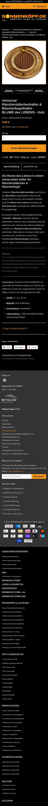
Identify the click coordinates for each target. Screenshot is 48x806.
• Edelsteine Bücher (9, 789)
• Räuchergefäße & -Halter (11, 640)
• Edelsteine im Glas (9, 793)
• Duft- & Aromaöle (8, 671)
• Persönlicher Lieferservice (11, 576)
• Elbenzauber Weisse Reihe (12, 568)
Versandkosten (22, 127)
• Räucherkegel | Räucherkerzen (13, 636)
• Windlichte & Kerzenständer (12, 723)
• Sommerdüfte (7, 687)
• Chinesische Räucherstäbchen (13, 624)
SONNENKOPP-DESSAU (21, 522)
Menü (7, 6)
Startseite (5, 30)
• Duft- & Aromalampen (10, 675)
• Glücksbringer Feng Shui (11, 742)
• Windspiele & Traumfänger (11, 730)
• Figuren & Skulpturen (10, 734)
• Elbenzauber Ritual (9, 564)
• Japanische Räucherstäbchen (13, 620)
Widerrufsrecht (8, 427)
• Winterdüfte (6, 691)
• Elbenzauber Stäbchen (10, 557)
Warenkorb (41, 6)
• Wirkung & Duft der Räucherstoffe (14, 647)
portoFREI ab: (31, 166)
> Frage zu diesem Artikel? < (15, 328)
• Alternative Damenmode (11, 762)
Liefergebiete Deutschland (12, 450)
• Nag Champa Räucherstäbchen (13, 608)
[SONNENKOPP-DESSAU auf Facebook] (4, 381)
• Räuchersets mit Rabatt (10, 643)
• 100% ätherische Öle (9, 659)
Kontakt (5, 420)
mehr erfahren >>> (16, 471)
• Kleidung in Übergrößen (11, 774)
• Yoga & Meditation (8, 746)
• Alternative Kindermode (10, 770)
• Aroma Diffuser (7, 679)
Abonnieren (39, 476)
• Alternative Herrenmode (10, 766)
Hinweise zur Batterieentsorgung (15, 454)
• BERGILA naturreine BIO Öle (12, 663)
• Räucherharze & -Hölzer (11, 632)
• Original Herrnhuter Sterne (11, 750)
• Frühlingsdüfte (7, 683)
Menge (5, 133)
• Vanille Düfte (7, 699)
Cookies (5, 447)
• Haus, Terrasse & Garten (11, 711)
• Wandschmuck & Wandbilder (12, 738)
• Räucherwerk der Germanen (12, 628)
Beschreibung (11, 166)
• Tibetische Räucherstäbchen (12, 616)
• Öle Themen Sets (8, 667)
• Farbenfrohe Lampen (10, 726)
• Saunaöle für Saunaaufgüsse (12, 715)
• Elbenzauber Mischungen (11, 561)
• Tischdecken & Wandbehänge (13, 719)
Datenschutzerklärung (11, 444)
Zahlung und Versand (10, 440)
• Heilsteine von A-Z (8, 785)
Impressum (6, 424)
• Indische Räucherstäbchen (12, 612)
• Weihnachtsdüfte (8, 695)
